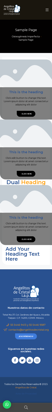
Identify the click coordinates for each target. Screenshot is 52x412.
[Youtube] (29, 360)
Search (26, 407)
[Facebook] (15, 360)
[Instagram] (37, 360)
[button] (26, 336)
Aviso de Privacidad (26, 393)
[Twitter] (22, 360)
